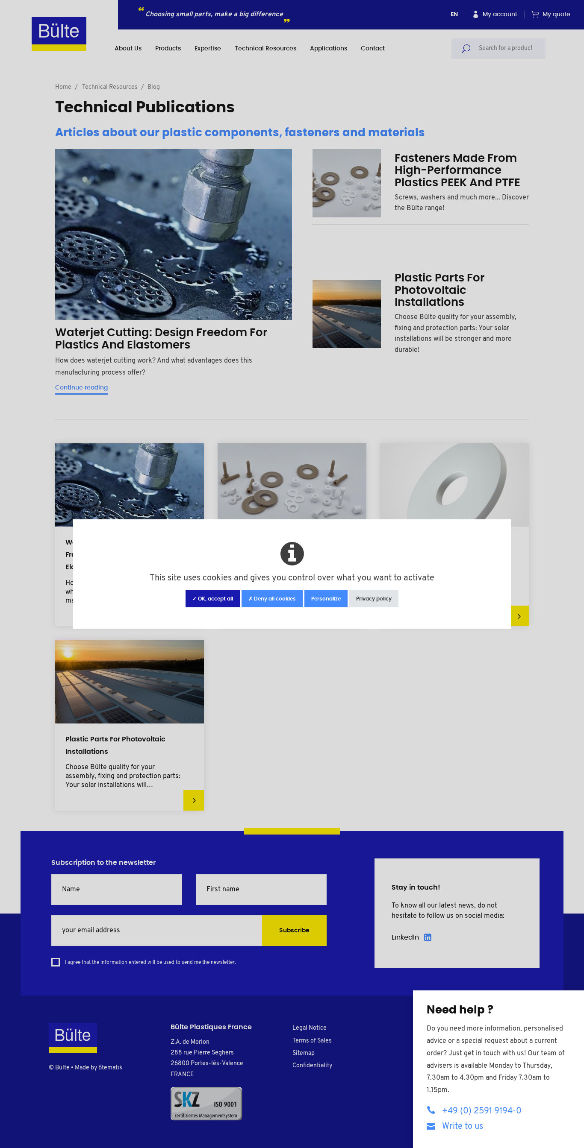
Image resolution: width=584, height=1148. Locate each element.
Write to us (462, 1126)
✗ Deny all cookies (272, 598)
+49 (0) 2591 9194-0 (482, 1111)
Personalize (326, 598)
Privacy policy (374, 598)
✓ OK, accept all (212, 598)
